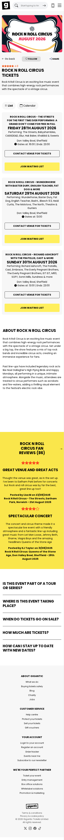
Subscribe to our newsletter (32, 760)
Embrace (17, 269)
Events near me (32, 756)
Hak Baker (31, 135)
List (10, 106)
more (49, 277)
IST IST (46, 273)
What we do (32, 681)
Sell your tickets (32, 723)
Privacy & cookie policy (32, 816)
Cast (8, 269)
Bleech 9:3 (46, 201)
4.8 (16, 66)
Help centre (32, 714)
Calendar (29, 106)
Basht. (35, 201)
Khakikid (42, 135)
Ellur (21, 135)
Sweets (54, 135)
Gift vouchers (32, 727)
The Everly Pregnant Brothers (41, 269)
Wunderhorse (29, 197)
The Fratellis (49, 266)
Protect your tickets (32, 719)
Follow (32, 58)
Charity (32, 695)
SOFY (15, 277)
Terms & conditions (32, 812)
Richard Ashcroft (31, 266)
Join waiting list (32, 166)
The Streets (30, 132)
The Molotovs (23, 204)
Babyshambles (46, 132)
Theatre (50, 204)
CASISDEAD (11, 135)
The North (38, 204)
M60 (53, 273)
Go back (9, 59)
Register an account (32, 747)
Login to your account (32, 742)
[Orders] (53, 5)
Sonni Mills (25, 277)
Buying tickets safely (32, 686)
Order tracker (32, 751)
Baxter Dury (45, 197)
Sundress (37, 277)
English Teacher (20, 201)
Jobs (32, 699)
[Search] (44, 5)
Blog (32, 690)
